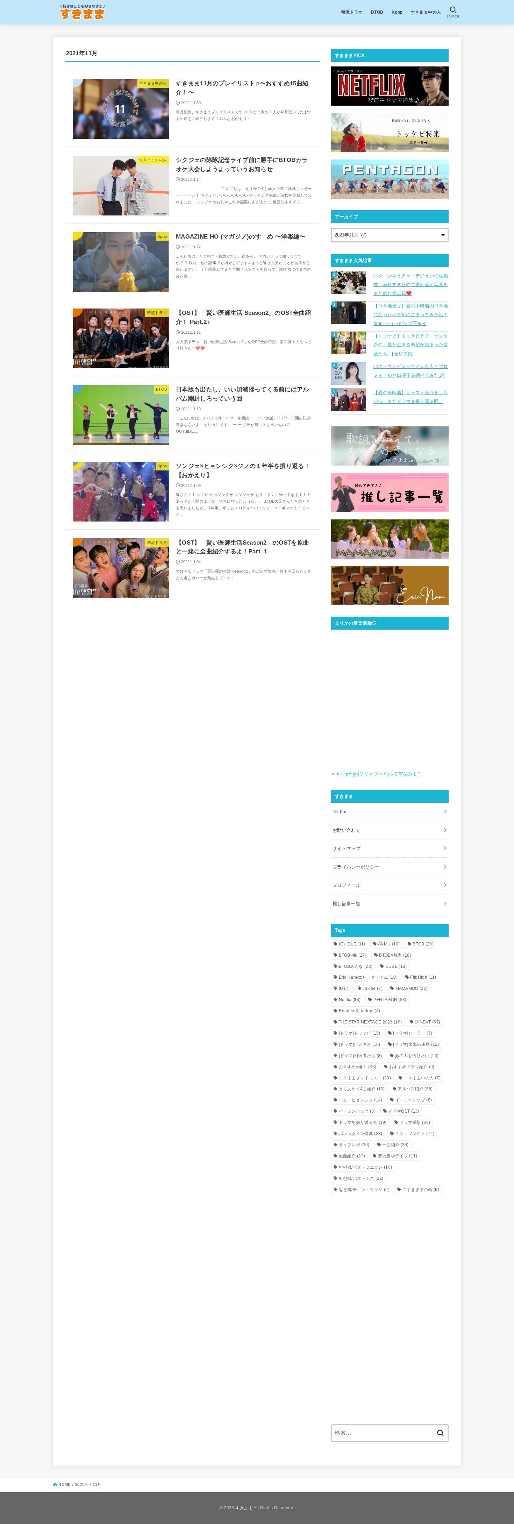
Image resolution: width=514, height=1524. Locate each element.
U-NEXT (427, 1022)
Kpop (397, 12)
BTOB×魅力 (395, 955)
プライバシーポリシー (356, 867)
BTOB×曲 (352, 955)
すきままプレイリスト (365, 1078)
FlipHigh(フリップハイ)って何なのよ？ (381, 774)
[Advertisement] (390, 1254)
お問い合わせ (346, 830)
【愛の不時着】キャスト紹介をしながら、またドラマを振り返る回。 (410, 397)
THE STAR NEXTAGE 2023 (370, 1022)
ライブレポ (354, 1144)
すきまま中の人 (426, 12)
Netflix (339, 811)
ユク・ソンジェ (415, 1133)
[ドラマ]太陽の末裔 (416, 1044)
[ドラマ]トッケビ (359, 1033)
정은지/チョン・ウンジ (364, 1189)
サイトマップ (346, 848)
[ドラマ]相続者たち (360, 1055)
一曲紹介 (395, 1144)
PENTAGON (390, 999)
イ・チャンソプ (413, 1100)
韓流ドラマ (352, 12)
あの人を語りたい (416, 1055)
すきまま (243, 1507)
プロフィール (346, 885)
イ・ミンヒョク (357, 1111)
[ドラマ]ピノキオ (359, 1044)
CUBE (396, 966)
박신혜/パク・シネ (361, 1178)
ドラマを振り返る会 (363, 1122)
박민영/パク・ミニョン (365, 1167)
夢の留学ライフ (397, 1156)
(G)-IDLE (352, 944)
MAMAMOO (411, 988)
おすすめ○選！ (358, 1066)
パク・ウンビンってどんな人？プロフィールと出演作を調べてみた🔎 (410, 371)
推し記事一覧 (346, 903)
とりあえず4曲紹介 (362, 1088)
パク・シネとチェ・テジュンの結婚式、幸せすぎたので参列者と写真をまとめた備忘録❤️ (410, 284)
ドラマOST (403, 1111)
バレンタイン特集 (361, 1133)
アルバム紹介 (415, 1088)
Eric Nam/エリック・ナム (368, 977)
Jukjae (373, 988)
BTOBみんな (356, 966)
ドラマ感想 (414, 1122)
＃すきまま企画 (420, 1189)
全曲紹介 (352, 1156)
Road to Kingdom (359, 1010)
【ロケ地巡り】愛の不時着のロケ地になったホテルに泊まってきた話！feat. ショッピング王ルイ (410, 314)
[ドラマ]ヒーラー (412, 1033)
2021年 (81, 1484)
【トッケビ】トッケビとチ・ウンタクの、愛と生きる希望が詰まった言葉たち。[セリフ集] (410, 344)
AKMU (389, 944)
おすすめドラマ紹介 (412, 1066)
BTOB (377, 12)
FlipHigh (423, 977)
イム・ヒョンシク (361, 1100)
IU (344, 988)
